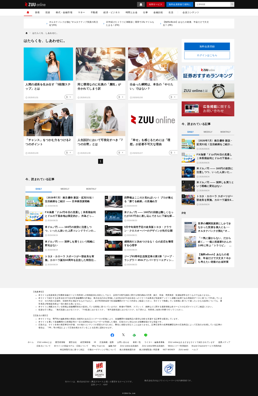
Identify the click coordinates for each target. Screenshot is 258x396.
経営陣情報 (85, 342)
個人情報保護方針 (128, 350)
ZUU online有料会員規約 (153, 346)
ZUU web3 (183, 350)
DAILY (39, 189)
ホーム (31, 342)
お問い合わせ (123, 342)
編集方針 (112, 346)
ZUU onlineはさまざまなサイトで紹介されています (191, 342)
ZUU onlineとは (44, 342)
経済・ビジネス (111, 12)
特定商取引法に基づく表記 (72, 350)
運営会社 (73, 342)
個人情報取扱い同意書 (149, 350)
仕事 (145, 12)
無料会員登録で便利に (180, 4)
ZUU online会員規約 (129, 346)
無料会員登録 (207, 46)
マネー (81, 12)
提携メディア (224, 342)
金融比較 (158, 12)
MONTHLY (91, 189)
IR (95, 342)
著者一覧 (137, 342)
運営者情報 (60, 342)
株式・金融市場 (64, 12)
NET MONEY (169, 350)
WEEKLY (65, 189)
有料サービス (155, 4)
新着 (37, 12)
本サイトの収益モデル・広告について (71, 346)
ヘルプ (195, 350)
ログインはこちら (207, 55)
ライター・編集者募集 (154, 342)
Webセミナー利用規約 (178, 346)
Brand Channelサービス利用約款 (207, 346)
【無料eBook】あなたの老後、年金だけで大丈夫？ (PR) (186, 23)
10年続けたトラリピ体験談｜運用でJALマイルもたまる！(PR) (130, 23)
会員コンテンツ (191, 12)
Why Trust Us (98, 346)
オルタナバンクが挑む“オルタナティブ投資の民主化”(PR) (73, 23)
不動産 (94, 12)
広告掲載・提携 (107, 342)
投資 (47, 12)
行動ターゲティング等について (102, 350)
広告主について (44, 346)
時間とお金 (132, 12)
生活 (170, 12)
